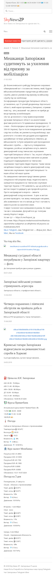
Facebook (19, 233)
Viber (6, 233)
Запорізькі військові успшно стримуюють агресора (22, 283)
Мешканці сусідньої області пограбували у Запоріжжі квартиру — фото (27, 259)
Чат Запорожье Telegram (14, 572)
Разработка (19, 569)
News (14, 19)
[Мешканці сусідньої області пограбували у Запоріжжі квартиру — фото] (28, 246)
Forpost (6, 53)
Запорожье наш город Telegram (37, 569)
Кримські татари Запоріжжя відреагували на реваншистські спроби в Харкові (24, 349)
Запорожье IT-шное (29, 566)
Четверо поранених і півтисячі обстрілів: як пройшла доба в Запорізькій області (24, 308)
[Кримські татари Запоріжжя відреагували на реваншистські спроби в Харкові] (28, 329)
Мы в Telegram (10, 230)
